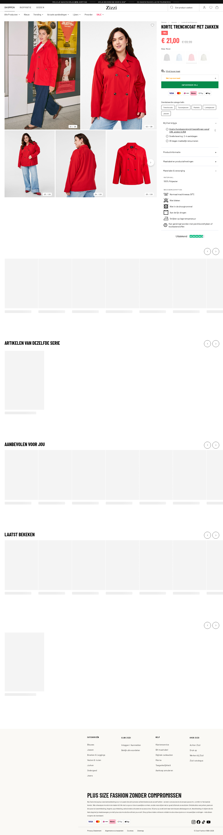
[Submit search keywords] (171, 7)
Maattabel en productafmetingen (178, 161)
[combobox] (183, 7)
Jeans (90, 775)
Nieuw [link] (26, 14)
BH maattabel (162, 749)
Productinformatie (171, 152)
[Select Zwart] (166, 57)
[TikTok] (203, 821)
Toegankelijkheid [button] (163, 765)
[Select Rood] (191, 57)
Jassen (174, 22)
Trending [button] (37, 14)
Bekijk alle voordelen (130, 750)
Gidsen (40, 7)
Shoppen (10, 7)
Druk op (193, 750)
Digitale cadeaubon (164, 755)
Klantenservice (162, 744)
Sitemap (140, 830)
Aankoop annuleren (164, 770)
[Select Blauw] (179, 57)
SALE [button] (99, 14)
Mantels (197, 107)
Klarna (159, 760)
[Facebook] (198, 821)
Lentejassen (209, 107)
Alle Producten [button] (11, 14)
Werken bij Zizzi (197, 755)
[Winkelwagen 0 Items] (217, 7)
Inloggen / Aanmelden (131, 745)
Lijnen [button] (75, 14)
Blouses (90, 744)
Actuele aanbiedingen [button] (57, 14)
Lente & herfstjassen (189, 22)
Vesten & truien (94, 760)
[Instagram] (193, 821)
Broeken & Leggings (96, 755)
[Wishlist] (152, 25)
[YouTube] (208, 821)
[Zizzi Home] (111, 7)
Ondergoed (92, 770)
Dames (164, 22)
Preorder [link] (89, 14)
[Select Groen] (203, 57)
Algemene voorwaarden (114, 830)
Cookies (130, 830)
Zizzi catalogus (196, 760)
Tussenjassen (183, 107)
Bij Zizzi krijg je (170, 122)
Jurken (90, 765)
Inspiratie (25, 7)
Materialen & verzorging (174, 170)
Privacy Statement (94, 830)
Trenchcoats (168, 107)
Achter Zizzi (195, 745)
